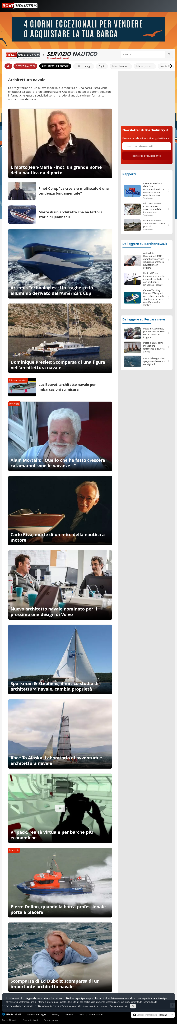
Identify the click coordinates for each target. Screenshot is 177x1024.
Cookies (69, 1014)
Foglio (102, 66)
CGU (81, 1014)
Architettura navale (55, 66)
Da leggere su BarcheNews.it (144, 244)
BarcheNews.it (9, 1020)
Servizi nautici (25, 66)
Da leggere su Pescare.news (143, 319)
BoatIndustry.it (30, 1020)
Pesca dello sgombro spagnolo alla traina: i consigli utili (154, 361)
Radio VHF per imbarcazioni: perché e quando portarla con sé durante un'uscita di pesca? (154, 279)
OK (133, 1006)
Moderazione (96, 1014)
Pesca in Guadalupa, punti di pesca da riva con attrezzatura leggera (154, 333)
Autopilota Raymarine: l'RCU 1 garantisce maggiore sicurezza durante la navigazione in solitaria (153, 260)
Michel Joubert (144, 66)
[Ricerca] (169, 54)
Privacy (55, 1014)
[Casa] (8, 66)
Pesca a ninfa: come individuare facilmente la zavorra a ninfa (154, 347)
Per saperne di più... (119, 1006)
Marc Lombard (120, 66)
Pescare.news (51, 1020)
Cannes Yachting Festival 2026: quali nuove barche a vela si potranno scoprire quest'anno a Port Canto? (153, 297)
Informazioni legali (36, 1014)
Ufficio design (83, 66)
